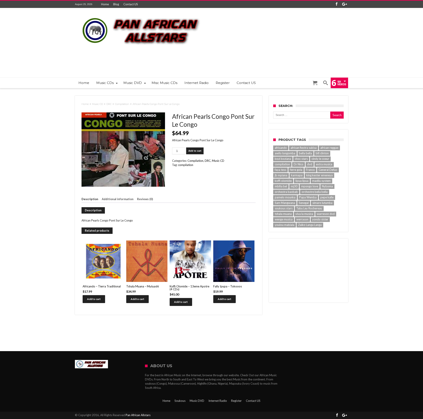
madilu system (321, 180)
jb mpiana (281, 175)
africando (281, 147)
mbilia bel (281, 186)
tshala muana (283, 214)
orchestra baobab (286, 192)
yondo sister (320, 219)
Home (105, 4)
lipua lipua (301, 180)
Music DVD (197, 400)
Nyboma (327, 186)
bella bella (305, 153)
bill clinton (322, 153)
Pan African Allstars (138, 415)
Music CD (97, 104)
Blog (116, 4)
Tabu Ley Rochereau (309, 208)
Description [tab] (90, 199)
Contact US (130, 4)
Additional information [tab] (118, 199)
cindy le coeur (320, 158)
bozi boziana (283, 158)
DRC (108, 104)
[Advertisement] (267, 59)
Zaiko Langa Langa (310, 225)
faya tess (280, 169)
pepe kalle (327, 197)
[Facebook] (336, 4)
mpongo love (309, 186)
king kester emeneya (319, 175)
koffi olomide (283, 180)
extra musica (324, 164)
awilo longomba (285, 153)
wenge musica (284, 219)
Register (236, 400)
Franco (310, 169)
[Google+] (344, 4)
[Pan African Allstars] (141, 14)
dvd (309, 164)
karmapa (296, 175)
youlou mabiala (284, 225)
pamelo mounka (285, 197)
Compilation (122, 104)
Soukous (180, 400)
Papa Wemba (308, 197)
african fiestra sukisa (304, 147)
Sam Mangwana (285, 203)
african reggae (329, 147)
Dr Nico (298, 164)
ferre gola (296, 169)
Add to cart (194, 150)
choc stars (301, 158)
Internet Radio (217, 400)
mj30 (294, 186)
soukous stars (284, 208)
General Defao (328, 169)
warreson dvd (326, 214)
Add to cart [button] (94, 299)
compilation (185, 165)
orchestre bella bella (315, 192)
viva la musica (304, 214)
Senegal (304, 203)
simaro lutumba (322, 203)
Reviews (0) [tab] (145, 199)
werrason (302, 219)
